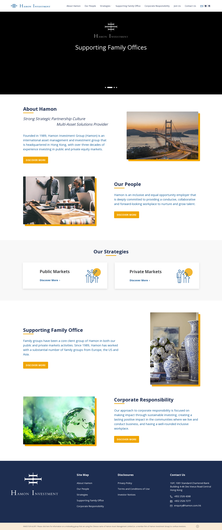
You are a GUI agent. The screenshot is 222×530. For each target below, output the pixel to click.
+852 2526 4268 (182, 496)
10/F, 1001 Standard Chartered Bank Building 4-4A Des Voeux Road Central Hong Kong (190, 487)
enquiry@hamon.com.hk (187, 505)
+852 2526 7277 (182, 500)
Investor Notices (127, 494)
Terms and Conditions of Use (134, 488)
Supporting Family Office (90, 500)
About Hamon (84, 483)
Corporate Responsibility (90, 506)
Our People (83, 488)
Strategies (82, 494)
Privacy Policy (125, 483)
